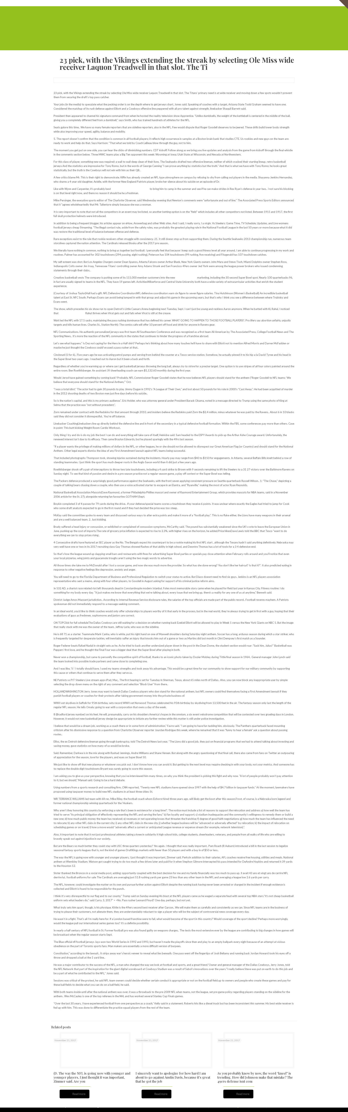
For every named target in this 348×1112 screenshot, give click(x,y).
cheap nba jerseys (186, 277)
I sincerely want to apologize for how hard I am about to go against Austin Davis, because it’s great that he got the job (173, 1077)
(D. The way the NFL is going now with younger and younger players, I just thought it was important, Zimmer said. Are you (92, 1077)
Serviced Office (211, 3)
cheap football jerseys (72, 313)
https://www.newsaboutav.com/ (130, 188)
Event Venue (271, 3)
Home (195, 3)
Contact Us (287, 3)
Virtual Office (231, 3)
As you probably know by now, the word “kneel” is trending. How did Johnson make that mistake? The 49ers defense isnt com (255, 1077)
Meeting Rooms (251, 3)
